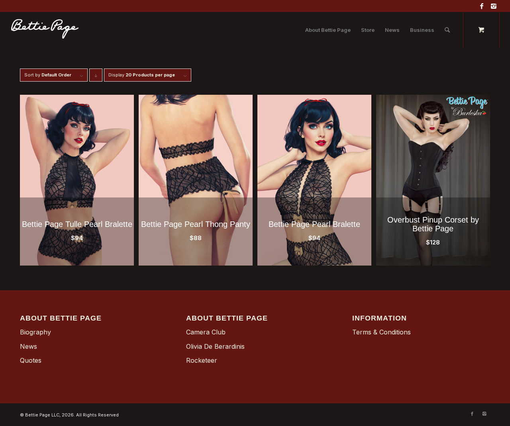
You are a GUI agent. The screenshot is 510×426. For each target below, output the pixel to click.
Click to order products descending (96, 77)
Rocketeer (201, 360)
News (28, 346)
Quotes (30, 360)
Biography (35, 332)
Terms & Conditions (381, 332)
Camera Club (206, 332)
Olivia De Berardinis (215, 346)
